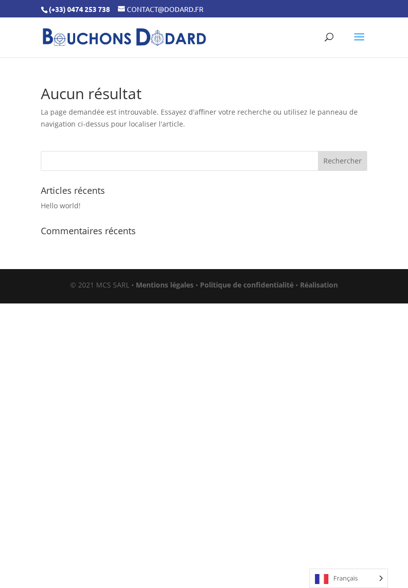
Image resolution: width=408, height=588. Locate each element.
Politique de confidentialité (247, 285)
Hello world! (61, 205)
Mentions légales (165, 285)
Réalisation (319, 285)
